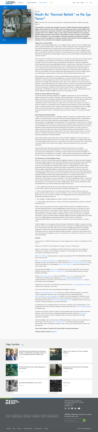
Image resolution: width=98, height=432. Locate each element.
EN (89, 2)
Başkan (74, 2)
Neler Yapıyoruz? (38, 428)
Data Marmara (36, 416)
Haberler (9, 428)
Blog (5, 7)
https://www (54, 269)
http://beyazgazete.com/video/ (48, 292)
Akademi (82, 2)
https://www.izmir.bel (73, 261)
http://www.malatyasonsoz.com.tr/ (75, 279)
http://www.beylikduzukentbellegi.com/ (47, 261)
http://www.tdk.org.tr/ (42, 256)
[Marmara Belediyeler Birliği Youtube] (79, 408)
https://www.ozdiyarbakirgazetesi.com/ (62, 300)
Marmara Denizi (43, 2)
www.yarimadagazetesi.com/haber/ (82, 284)
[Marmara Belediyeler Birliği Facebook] (72, 408)
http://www (63, 278)
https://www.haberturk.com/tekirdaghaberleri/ (47, 296)
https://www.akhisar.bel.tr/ (59, 322)
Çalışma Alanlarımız (32, 2)
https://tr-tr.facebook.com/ (57, 271)
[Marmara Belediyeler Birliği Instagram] (68, 408)
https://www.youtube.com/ (66, 264)
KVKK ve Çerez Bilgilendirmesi (84, 428)
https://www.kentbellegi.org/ (83, 306)
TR (86, 2)
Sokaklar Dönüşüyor (16, 416)
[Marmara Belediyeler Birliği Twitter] (65, 408)
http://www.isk (83, 313)
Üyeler (78, 2)
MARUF (51, 2)
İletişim (46, 428)
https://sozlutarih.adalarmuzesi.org (79, 262)
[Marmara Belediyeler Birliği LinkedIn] (75, 408)
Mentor (8, 416)
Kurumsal (20, 2)
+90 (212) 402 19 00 (69, 404)
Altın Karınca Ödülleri (53, 416)
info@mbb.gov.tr (68, 405)
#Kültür (4, 40)
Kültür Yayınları (27, 416)
